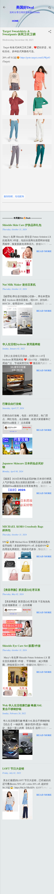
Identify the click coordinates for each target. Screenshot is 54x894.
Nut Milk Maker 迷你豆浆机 (19, 284)
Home (15, 21)
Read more (44, 251)
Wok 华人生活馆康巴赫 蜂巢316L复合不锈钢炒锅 (22, 707)
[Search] (50, 8)
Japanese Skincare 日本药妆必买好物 (23, 465)
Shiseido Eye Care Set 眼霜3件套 (21, 646)
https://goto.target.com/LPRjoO (35, 57)
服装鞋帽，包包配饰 (14, 196)
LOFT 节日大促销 (13, 768)
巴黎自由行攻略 (11, 404)
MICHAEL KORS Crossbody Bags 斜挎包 (22, 528)
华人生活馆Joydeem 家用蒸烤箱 (21, 344)
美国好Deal (25, 7)
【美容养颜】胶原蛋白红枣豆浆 (21, 590)
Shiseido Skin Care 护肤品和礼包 (21, 225)
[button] (50, 32)
